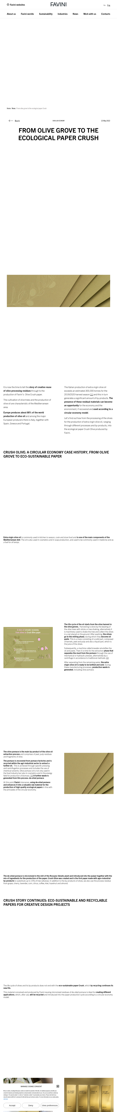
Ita (104, 5)
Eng (108, 5)
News (75, 13)
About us (11, 13)
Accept (12, 1105)
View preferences (50, 1105)
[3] (31, 775)
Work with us (89, 13)
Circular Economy (59, 121)
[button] (58, 1086)
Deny (30, 1105)
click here (5, 1099)
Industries (63, 13)
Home (9, 108)
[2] (107, 658)
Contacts (105, 13)
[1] (91, 394)
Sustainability (46, 13)
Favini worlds (27, 13)
